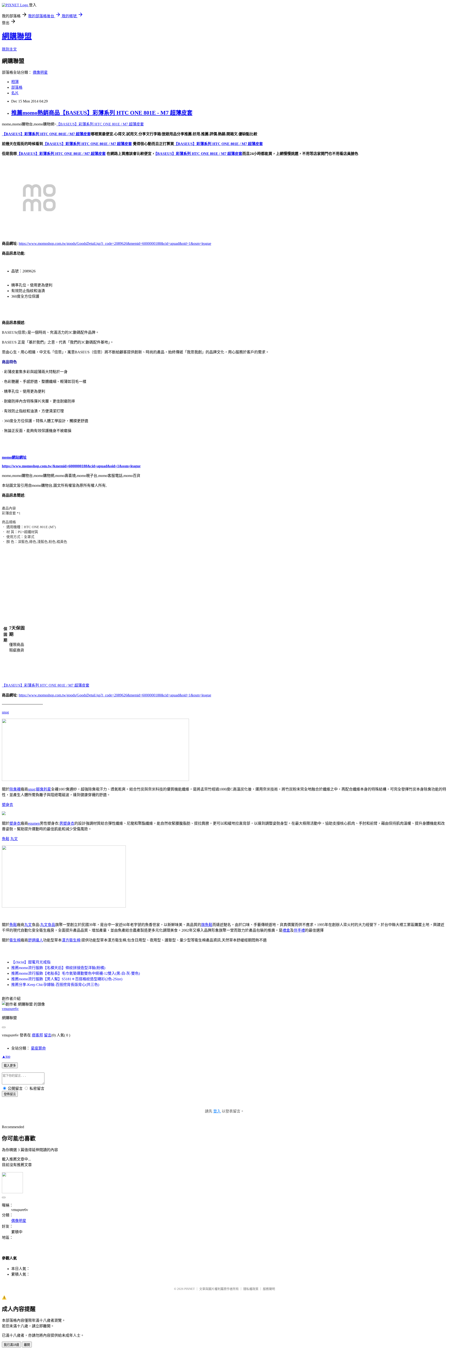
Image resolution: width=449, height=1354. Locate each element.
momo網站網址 (14, 457)
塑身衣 (7, 805)
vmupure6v (10, 1009)
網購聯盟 (17, 36)
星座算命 (38, 1048)
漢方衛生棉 (71, 940)
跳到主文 (9, 49)
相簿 (15, 82)
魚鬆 (5, 839)
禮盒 (286, 930)
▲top (6, 1056)
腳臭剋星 (43, 789)
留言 (47, 1035)
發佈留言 (10, 1094)
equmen (34, 823)
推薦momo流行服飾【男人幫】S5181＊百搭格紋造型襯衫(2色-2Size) (66, 979)
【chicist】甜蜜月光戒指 (31, 962)
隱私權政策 (250, 1289)
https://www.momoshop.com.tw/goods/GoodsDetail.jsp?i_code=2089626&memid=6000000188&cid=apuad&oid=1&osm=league (115, 243)
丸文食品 (47, 925)
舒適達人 (35, 940)
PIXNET (189, 1289)
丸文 (14, 839)
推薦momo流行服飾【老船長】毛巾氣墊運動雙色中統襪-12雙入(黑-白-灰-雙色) (75, 973)
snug (5, 712)
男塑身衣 (66, 823)
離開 (27, 1345)
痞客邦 (37, 1035)
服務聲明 (269, 1289)
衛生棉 (15, 940)
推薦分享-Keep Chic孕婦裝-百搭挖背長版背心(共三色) (55, 985)
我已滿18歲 (11, 1345)
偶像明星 (40, 72)
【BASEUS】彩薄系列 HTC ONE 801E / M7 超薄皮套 (100, 124)
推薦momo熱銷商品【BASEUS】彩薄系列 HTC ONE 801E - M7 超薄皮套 (101, 113)
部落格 (16, 87)
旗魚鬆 (206, 925)
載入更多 (10, 1065)
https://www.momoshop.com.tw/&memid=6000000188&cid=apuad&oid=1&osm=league (71, 466)
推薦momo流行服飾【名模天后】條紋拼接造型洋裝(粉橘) (58, 968)
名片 (15, 93)
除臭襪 (15, 789)
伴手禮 (299, 930)
